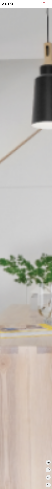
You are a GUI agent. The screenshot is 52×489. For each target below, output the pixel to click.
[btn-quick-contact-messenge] (48, 462)
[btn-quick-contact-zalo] (48, 477)
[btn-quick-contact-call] (48, 469)
